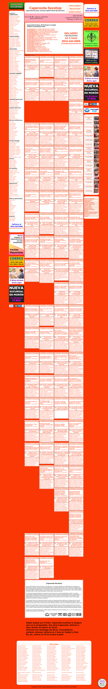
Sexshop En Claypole (80, 659)
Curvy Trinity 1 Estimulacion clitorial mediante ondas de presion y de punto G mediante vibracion (76, 332)
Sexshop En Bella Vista (22, 653)
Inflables (11, 193)
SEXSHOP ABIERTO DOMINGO (91, 212)
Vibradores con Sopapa (14, 70)
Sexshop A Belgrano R (66, 662)
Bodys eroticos (13, 79)
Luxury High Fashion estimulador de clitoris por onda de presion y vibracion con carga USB (76, 538)
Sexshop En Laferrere (51, 670)
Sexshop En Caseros (36, 657)
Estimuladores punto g (14, 154)
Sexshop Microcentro (32, 32)
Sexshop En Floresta (51, 664)
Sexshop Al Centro (36, 653)
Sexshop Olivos (30, 45)
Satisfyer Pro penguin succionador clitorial (60, 425)
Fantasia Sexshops (80, 672)
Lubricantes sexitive (14, 33)
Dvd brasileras (13, 124)
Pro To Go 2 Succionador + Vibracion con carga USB (46, 127)
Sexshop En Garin (65, 664)
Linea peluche (12, 117)
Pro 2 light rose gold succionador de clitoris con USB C (46, 402)
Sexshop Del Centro (51, 648)
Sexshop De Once (21, 647)
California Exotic (13, 205)
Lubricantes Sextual (14, 35)
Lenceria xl (12, 85)
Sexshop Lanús (30, 44)
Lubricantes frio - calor (14, 22)
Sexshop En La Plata (36, 668)
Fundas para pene (13, 191)
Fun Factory (12, 214)
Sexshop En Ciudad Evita (52, 659)
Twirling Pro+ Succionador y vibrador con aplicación (61, 287)
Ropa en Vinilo (13, 91)
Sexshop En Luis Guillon (37, 674)
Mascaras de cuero (14, 118)
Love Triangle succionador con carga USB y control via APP (31, 127)
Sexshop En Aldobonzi (22, 651)
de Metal (11, 155)
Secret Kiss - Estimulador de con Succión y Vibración (46, 379)
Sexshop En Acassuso (80, 648)
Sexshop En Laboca (22, 670)
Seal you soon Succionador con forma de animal (46, 332)
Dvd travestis (12, 139)
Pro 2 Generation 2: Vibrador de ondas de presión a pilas (61, 195)
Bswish (11, 204)
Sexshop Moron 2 (89, 186)
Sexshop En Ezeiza (36, 663)
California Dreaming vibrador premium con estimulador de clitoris (30, 561)
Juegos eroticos (13, 176)
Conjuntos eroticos (13, 81)
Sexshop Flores (30, 37)
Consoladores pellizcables (15, 42)
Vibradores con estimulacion (15, 54)
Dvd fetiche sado (13, 127)
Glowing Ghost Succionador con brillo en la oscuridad (31, 83)
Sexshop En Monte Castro (66, 676)
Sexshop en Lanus (65, 670)
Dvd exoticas (12, 125)
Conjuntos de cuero (14, 110)
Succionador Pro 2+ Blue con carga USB (31, 425)
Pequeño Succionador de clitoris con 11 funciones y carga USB (61, 60)
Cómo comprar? (75, 6)
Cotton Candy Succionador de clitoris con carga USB (75, 150)
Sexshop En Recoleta (36, 678)
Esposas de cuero (13, 112)
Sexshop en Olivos (80, 676)
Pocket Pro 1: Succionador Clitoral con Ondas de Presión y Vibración (46, 264)
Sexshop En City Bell (22, 659)
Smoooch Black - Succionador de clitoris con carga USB (46, 172)
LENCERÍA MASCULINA (89, 204)
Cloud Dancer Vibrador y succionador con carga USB (76, 104)
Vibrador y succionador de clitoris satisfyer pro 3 (46, 447)
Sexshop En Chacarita (80, 657)
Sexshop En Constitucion (23, 662)
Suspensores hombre (14, 106)
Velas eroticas (12, 179)
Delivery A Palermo (65, 680)
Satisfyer (11, 209)
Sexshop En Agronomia (66, 649)
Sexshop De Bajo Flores (81, 649)
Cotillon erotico (13, 173)
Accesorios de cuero (14, 109)
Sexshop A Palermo (51, 657)
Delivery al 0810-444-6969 (16, 225)
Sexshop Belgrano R (51, 652)
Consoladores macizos (14, 39)
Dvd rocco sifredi (13, 135)
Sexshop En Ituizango (36, 667)
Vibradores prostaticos (14, 65)
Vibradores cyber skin (14, 55)
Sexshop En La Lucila (22, 668)
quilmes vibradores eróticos (81, 666)
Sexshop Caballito (31, 35)
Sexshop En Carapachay (23, 657)
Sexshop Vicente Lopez (32, 50)
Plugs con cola (13, 166)
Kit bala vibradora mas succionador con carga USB (76, 218)
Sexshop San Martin (32, 46)
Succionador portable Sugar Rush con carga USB (31, 218)
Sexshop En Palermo (22, 677)
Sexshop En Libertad (36, 672)
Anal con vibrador (13, 161)
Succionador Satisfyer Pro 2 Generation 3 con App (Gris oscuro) (46, 538)
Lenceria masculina (14, 105)
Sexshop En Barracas (65, 652)
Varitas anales (12, 165)
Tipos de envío (75, 9)
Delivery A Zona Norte (22, 678)
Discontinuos (12, 219)
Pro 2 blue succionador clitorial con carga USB (60, 402)
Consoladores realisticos (15, 43)
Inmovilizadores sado (14, 113)
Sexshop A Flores (21, 660)
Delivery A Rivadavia (80, 678)
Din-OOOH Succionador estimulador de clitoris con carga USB (46, 240)
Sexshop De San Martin (81, 647)
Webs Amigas (54, 644)
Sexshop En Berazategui (66, 653)
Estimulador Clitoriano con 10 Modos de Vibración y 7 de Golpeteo (31, 379)
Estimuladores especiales (15, 149)
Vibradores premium (14, 63)
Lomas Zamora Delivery (66, 667)
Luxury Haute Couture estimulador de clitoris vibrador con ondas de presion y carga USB (60, 492)
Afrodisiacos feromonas (14, 172)
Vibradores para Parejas (15, 51)
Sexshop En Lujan (50, 674)
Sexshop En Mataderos (81, 674)
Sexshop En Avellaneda (81, 651)
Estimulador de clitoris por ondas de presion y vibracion (61, 538)
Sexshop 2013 (21, 666)
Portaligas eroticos (13, 88)
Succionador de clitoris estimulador (30, 195)
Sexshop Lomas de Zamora (33, 39)
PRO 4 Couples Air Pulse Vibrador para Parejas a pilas (75, 195)
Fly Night (11, 26)
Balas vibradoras (13, 143)
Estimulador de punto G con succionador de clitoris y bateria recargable (76, 60)
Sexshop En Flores (22, 664)
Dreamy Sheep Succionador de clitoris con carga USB (31, 240)
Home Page (27, 55)
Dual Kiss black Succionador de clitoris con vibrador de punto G (75, 357)
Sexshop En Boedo (51, 655)
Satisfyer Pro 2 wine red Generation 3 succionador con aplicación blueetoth (75, 515)
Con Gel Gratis (13, 218)
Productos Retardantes (14, 195)
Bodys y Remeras (13, 100)
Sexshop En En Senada (81, 662)
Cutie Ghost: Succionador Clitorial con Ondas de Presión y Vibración (61, 127)
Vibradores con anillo (14, 185)
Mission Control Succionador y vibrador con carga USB (31, 150)
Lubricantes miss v (13, 29)
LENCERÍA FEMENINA (89, 202)
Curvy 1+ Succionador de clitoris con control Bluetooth (75, 425)
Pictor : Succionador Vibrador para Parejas (45, 218)
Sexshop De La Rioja (51, 645)
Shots (11, 210)
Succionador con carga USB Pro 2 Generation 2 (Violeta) (61, 379)
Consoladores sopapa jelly (15, 44)
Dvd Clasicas (12, 136)
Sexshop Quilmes (31, 40)
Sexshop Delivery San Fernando (68, 648)
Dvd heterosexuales (14, 131)
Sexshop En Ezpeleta (65, 663)
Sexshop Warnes (31, 48)
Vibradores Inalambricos (15, 61)
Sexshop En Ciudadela (66, 659)
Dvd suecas (12, 137)
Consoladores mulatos (14, 40)
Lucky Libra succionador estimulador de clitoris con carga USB (31, 172)
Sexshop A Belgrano (51, 663)
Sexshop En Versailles (22, 680)
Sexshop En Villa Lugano (23, 681)
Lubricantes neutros (14, 24)
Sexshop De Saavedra (66, 647)
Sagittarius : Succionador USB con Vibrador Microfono (32, 309)
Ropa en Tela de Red (14, 92)
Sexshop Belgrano (31, 29)
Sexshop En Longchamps (66, 672)
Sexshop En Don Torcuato (52, 662)
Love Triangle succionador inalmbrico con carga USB (75, 287)
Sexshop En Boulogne (65, 655)
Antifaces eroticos (13, 171)
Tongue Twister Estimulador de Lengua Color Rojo (46, 195)
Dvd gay (11, 129)
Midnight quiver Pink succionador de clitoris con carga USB (61, 172)
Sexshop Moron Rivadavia (33, 43)
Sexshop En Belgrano (80, 652)
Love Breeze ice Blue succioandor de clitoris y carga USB (75, 264)
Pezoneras (12, 180)
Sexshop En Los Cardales (23, 674)
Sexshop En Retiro (51, 678)
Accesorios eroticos (14, 169)
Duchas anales (13, 160)
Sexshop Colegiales (31, 49)
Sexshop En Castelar (65, 657)
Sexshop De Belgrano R (37, 648)
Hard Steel (12, 213)
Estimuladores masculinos (15, 151)
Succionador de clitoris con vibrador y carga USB (75, 82)
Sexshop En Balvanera (22, 652)
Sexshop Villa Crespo (32, 38)
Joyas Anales (12, 164)
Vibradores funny (13, 57)
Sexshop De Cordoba (65, 645)
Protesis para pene (13, 194)
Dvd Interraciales (13, 132)
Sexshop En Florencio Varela (82, 663)
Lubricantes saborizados (15, 31)
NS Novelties (12, 206)
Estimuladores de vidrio (14, 147)
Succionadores (13, 145)
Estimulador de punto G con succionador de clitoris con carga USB (76, 447)
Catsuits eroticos (13, 80)
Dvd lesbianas (13, 133)
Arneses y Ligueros (14, 76)
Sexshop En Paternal (65, 677)
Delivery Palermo (64, 674)
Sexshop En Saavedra (66, 678)
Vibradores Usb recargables (15, 72)
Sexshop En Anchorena (52, 651)
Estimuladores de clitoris (15, 146)
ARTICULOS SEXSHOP (89, 198)
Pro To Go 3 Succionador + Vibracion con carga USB (46, 83)
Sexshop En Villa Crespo (52, 680)
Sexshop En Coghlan (36, 660)
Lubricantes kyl (13, 25)
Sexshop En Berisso (80, 653)
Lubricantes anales (13, 18)
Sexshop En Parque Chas (52, 677)
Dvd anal (11, 121)
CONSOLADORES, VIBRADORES (88, 201)
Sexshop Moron (30, 42)
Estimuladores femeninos (15, 150)
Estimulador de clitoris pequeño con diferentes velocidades (30, 60)
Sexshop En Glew (36, 666)
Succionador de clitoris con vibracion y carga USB (75, 127)
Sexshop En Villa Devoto (81, 680)
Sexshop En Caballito (51, 656)
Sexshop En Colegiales (66, 660)
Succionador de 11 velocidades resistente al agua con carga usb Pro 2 (75, 379)
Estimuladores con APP (14, 142)
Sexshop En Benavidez (51, 653)
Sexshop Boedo (31, 36)
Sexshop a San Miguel (80, 655)
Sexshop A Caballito (80, 660)
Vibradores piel (13, 59)
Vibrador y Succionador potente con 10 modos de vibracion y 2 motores (46, 150)
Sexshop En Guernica (51, 666)
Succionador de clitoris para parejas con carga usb (76, 402)
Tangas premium (13, 95)
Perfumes (12, 32)
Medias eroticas (13, 87)
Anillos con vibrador (14, 53)
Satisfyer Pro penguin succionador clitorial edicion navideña (46, 425)
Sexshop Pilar (30, 51)
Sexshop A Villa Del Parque (23, 655)
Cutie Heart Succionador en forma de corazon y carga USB (61, 357)
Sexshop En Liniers (51, 672)
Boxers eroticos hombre (15, 102)
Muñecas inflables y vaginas (15, 157)
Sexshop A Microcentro (37, 659)
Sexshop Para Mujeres (88, 178)
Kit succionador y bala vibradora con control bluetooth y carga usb (74, 492)
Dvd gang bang (13, 128)
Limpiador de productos (14, 17)
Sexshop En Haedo (65, 666)
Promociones (12, 220)
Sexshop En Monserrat (22, 676)
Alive (11, 201)
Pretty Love (12, 208)
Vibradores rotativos (14, 69)
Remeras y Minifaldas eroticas (16, 89)
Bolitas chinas (12, 187)
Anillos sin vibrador (13, 186)
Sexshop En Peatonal (80, 677)
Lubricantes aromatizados (15, 20)
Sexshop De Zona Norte (23, 648)
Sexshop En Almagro (36, 651)
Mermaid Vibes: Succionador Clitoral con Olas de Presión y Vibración (61, 332)
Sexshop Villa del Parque (33, 33)
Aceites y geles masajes (15, 16)
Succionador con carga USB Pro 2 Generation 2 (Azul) (61, 218)
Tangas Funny (13, 96)
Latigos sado (12, 114)
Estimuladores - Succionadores (32, 56)
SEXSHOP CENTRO (88, 208)
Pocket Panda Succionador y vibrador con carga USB (75, 309)
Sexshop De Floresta (36, 645)
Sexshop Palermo (31, 30)
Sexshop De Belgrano (22, 649)
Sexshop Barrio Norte (32, 31)
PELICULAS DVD (88, 206)
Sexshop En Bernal (36, 655)
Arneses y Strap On (14, 189)
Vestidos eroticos (13, 97)
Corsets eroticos (13, 83)
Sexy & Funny (13, 212)
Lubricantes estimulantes (15, 21)
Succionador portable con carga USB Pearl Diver (46, 357)
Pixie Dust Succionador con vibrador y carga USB (31, 332)
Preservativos (12, 177)
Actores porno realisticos (15, 38)
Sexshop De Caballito (51, 647)
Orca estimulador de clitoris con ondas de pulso (61, 309)
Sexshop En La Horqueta (81, 667)
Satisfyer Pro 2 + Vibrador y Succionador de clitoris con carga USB (61, 447)
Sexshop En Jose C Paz (52, 667)
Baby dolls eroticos (13, 77)
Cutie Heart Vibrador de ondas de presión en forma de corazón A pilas (61, 83)
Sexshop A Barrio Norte (37, 664)
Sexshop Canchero (65, 651)
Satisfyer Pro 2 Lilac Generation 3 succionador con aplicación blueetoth (31, 538)
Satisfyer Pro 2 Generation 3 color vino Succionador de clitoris (76, 470)
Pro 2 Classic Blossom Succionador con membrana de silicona (32, 264)
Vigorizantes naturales (14, 182)
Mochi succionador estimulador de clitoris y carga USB (60, 240)
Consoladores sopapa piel (15, 46)
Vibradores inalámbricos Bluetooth (17, 50)
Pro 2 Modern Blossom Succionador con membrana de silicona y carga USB (76, 240)
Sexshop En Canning (80, 656)
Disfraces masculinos (14, 103)
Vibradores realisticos (14, 66)
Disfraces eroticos (13, 84)
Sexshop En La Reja (65, 668)
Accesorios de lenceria (14, 75)
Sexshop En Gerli (79, 664)
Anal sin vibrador (13, 162)
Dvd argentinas (13, 123)
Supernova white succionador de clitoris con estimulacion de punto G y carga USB (46, 470)
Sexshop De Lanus (80, 645)
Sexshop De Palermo (36, 647)
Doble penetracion (13, 190)
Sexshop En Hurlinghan (22, 667)
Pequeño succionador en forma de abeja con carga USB (75, 172)
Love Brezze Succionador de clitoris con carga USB (61, 264)
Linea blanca (12, 116)
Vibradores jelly (13, 58)
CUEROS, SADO (87, 205)
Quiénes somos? (75, 12)
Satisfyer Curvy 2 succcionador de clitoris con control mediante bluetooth (32, 447)
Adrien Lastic (12, 200)
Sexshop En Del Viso (36, 662)
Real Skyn (12, 28)
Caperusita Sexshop (45, 8)
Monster (11, 47)
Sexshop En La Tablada (81, 668)
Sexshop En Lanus (80, 670)
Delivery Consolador (51, 676)
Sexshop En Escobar (22, 663)
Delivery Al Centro (36, 677)
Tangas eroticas (13, 93)
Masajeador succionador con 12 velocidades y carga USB (61, 149)
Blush (11, 202)
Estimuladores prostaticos (15, 153)
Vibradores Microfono (14, 68)
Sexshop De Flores (22, 645)
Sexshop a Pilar (64, 656)
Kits (10, 197)
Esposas (11, 175)
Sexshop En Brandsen (22, 656)
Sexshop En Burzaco (36, 656)
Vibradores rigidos (13, 62)
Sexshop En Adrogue (51, 649)
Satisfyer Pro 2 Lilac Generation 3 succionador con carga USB (61, 470)
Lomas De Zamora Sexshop (52, 668)
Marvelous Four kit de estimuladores (45, 562)
